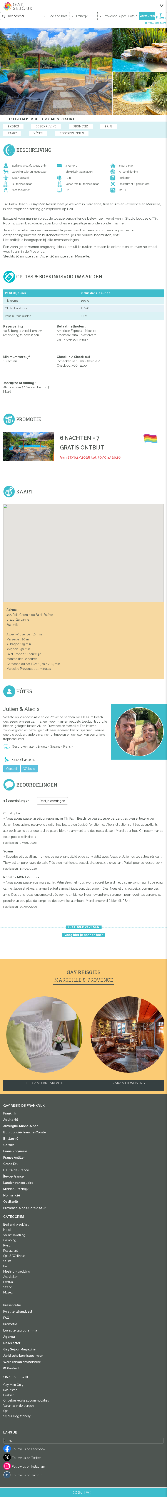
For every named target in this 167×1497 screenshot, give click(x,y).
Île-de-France (13, 1176)
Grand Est (10, 1164)
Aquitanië (10, 1119)
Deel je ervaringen (52, 801)
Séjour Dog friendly (17, 1416)
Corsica (9, 1145)
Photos (13, 126)
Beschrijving (46, 126)
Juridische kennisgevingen (23, 1355)
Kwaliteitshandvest (17, 1311)
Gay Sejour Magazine (19, 1349)
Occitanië (10, 1201)
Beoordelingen (71, 133)
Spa (5, 1411)
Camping (9, 1240)
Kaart (12, 133)
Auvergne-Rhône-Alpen (20, 1126)
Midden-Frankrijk (15, 1189)
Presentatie (12, 1305)
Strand (7, 1287)
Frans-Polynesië (15, 1151)
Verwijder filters (157, 22)
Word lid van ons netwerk (22, 1362)
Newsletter (11, 1343)
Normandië (11, 1195)
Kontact (12, 1368)
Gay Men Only (13, 1385)
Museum (9, 1292)
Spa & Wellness (14, 1256)
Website (29, 768)
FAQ (6, 1318)
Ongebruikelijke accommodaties (26, 1400)
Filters (161, 17)
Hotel (7, 1229)
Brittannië (10, 1138)
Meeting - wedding (16, 1271)
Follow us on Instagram (28, 1466)
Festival (8, 1282)
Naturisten (10, 1390)
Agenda (9, 1336)
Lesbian (8, 1395)
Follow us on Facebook (28, 1449)
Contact (11, 768)
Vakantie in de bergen (18, 1405)
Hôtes (38, 133)
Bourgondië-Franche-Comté (24, 1132)
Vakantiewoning (14, 1235)
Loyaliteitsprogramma (20, 1330)
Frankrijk (9, 1113)
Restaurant (10, 1250)
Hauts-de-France (16, 1170)
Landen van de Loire (18, 1183)
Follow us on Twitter (26, 1458)
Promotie (80, 126)
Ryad (6, 1245)
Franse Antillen (14, 1157)
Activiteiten (10, 1276)
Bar (5, 1266)
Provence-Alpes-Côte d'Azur (24, 1208)
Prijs (108, 126)
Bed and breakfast (15, 1224)
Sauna (7, 1261)
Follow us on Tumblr (27, 1475)
